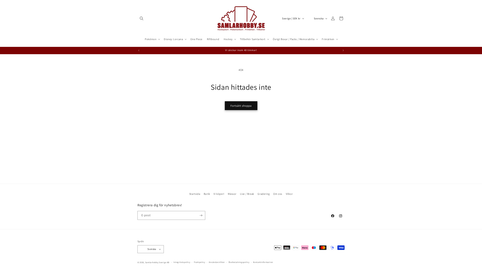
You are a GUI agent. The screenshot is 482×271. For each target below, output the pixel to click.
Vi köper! (219, 194)
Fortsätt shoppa (241, 105)
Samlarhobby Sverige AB (157, 262)
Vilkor (289, 194)
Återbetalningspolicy (239, 262)
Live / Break (247, 194)
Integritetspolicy (181, 262)
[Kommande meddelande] (343, 50)
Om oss (277, 194)
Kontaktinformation (263, 262)
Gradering (264, 194)
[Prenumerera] (201, 215)
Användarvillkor (217, 262)
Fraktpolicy (199, 262)
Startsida (194, 194)
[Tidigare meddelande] (139, 50)
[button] (141, 18)
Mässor (232, 194)
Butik (207, 194)
